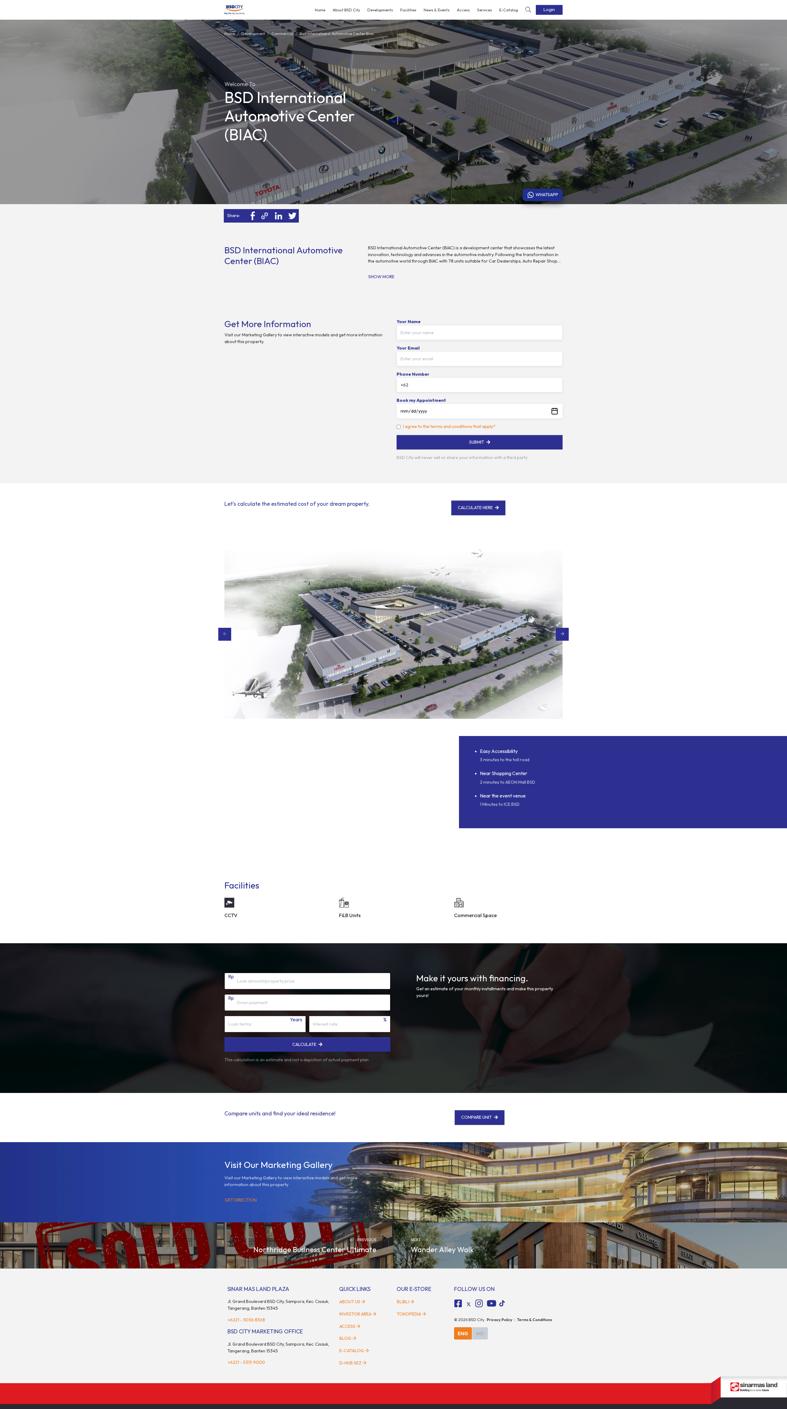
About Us (349, 1301)
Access (463, 9)
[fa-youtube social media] (491, 1303)
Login (549, 9)
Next (562, 634)
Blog (345, 1338)
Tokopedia (409, 1314)
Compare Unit (477, 1117)
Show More (381, 276)
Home (320, 9)
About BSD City (346, 9)
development (253, 33)
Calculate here (475, 507)
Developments (380, 9)
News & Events (436, 9)
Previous (224, 634)
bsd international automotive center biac (337, 33)
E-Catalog (508, 9)
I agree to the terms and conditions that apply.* (449, 426)
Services (484, 9)
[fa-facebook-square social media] (458, 1303)
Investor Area (355, 1314)
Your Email (408, 348)
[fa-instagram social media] (479, 1303)
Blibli (403, 1301)
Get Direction (241, 1200)
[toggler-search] (528, 10)
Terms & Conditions (534, 1319)
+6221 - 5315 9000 (246, 1362)
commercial (282, 33)
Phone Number (413, 374)
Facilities (408, 9)
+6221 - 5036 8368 (246, 1320)
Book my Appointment (421, 400)
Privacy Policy (499, 1319)
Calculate (304, 1044)
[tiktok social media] (468, 1304)
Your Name (409, 321)
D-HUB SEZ (350, 1363)
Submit (476, 442)
